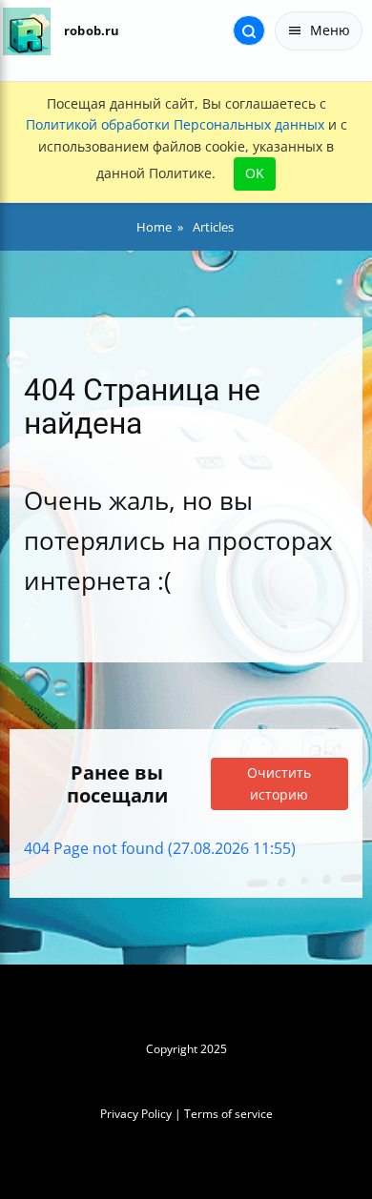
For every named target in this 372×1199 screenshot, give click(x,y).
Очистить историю (279, 783)
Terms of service (228, 1114)
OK (254, 173)
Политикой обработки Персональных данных (175, 124)
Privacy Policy (136, 1114)
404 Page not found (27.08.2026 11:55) (160, 848)
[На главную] (26, 31)
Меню (330, 30)
